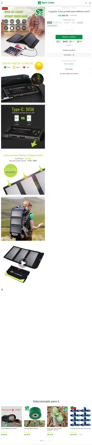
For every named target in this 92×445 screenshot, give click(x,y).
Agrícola (74, 7)
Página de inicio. (66, 7)
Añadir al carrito (69, 37)
